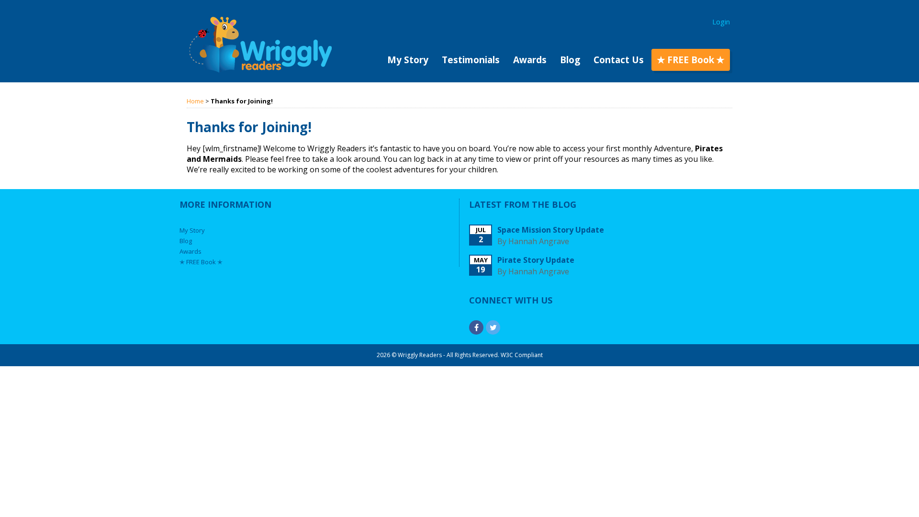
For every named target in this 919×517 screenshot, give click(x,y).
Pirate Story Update (535, 260)
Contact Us (619, 60)
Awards (530, 60)
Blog (570, 60)
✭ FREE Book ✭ (690, 60)
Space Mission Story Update (550, 230)
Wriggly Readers (260, 44)
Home (195, 101)
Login (721, 21)
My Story (407, 60)
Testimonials (471, 60)
